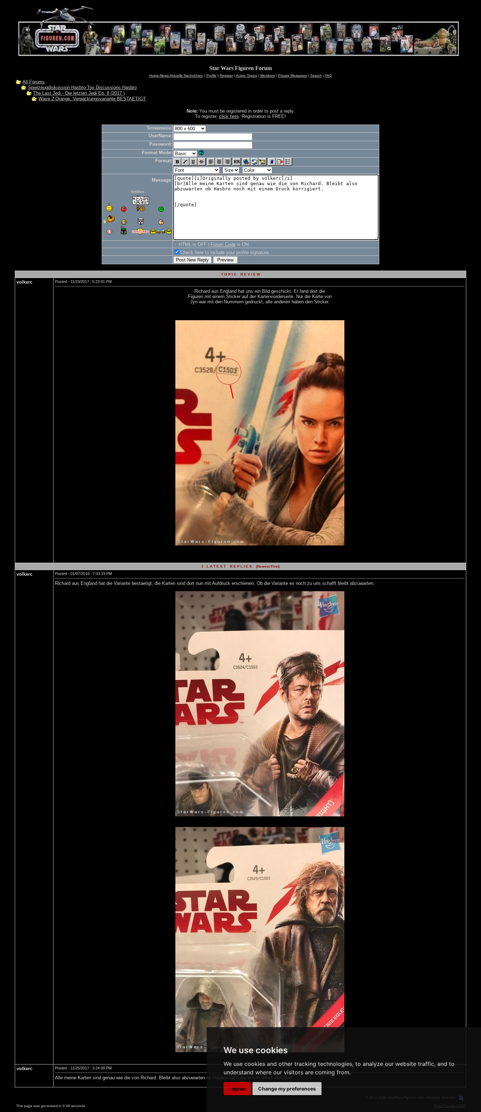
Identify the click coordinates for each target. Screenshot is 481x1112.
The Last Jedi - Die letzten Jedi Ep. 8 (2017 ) (79, 93)
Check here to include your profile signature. (225, 252)
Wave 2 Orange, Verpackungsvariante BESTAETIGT (92, 98)
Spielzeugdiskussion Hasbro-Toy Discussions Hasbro (82, 87)
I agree (237, 1089)
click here (229, 116)
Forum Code (223, 244)
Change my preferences (287, 1089)
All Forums (34, 81)
